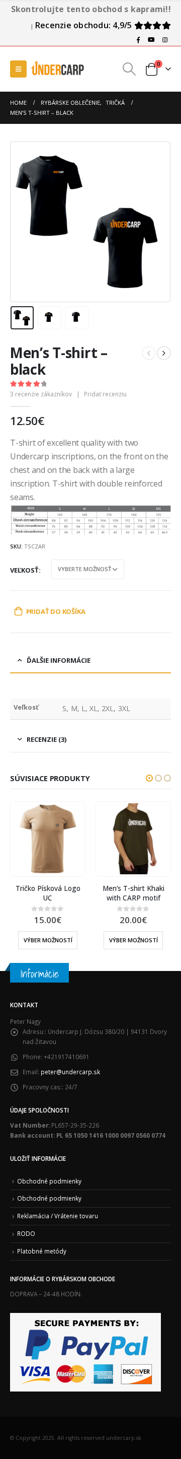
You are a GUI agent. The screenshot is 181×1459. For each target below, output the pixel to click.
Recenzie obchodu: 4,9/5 (84, 25)
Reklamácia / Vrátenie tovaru (57, 1216)
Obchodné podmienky (49, 1181)
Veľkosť (24, 570)
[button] (149, 778)
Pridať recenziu (105, 394)
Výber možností (48, 940)
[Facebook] (138, 40)
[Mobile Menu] (18, 69)
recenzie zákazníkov (41, 394)
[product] (47, 838)
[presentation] (22, 221)
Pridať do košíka (55, 611)
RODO (26, 1233)
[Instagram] (165, 40)
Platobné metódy (41, 1251)
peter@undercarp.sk (70, 1072)
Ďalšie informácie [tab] (58, 660)
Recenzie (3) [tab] (46, 739)
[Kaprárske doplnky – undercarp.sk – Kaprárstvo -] (57, 69)
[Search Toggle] (129, 69)
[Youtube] (151, 40)
